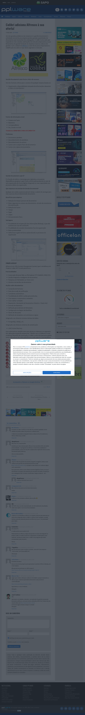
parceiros (27, 346)
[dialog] (42, 357)
